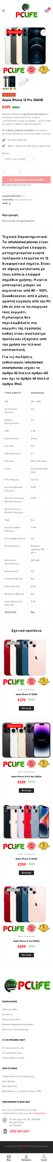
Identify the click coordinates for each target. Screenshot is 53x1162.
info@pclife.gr (39, 1113)
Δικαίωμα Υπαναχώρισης (15, 1029)
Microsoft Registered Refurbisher (17, 1024)
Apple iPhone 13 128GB (26, 694)
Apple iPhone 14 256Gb (26, 858)
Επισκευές (7, 1014)
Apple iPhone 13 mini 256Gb (26, 941)
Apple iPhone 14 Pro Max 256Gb (26, 776)
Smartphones (26, 200)
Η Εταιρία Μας (10, 1009)
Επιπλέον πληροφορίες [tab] (18, 220)
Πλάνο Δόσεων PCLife (13, 1058)
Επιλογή (26, 708)
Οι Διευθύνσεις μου (12, 1053)
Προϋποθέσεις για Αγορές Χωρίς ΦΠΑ (21, 1091)
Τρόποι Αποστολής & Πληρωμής (18, 1076)
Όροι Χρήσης (8, 1081)
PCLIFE (25, 1146)
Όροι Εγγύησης (10, 1086)
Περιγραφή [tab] (10, 215)
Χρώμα (6, 153)
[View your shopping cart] (47, 10)
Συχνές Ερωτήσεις (11, 1019)
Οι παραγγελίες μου (13, 1048)
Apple (16, 200)
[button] (43, 32)
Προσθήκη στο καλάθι (29, 179)
